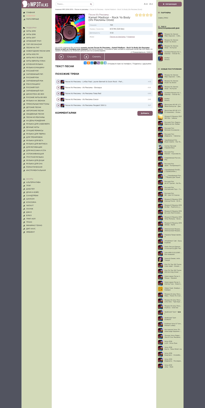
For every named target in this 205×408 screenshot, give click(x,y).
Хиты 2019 (31, 31)
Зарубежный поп (35, 91)
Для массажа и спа (36, 150)
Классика (31, 202)
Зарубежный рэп (34, 74)
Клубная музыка (34, 64)
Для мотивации (34, 147)
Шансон (30, 199)
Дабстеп (30, 189)
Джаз (29, 212)
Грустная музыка (35, 157)
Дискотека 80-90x (35, 94)
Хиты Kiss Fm (32, 54)
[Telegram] (105, 62)
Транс (29, 222)
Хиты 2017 (30, 37)
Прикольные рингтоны (37, 104)
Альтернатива (33, 182)
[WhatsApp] (101, 62)
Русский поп (32, 87)
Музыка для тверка (36, 134)
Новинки (131, 37)
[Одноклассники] (88, 62)
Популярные (32, 19)
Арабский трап (33, 41)
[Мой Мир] (91, 62)
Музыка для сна (34, 164)
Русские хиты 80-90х (36, 97)
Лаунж (29, 209)
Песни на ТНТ (32, 47)
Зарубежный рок (34, 81)
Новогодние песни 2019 (38, 51)
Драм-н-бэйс (32, 192)
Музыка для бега (34, 140)
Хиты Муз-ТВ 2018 (34, 57)
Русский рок (32, 77)
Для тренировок (34, 137)
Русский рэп (32, 71)
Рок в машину (33, 84)
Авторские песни (35, 110)
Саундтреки (32, 195)
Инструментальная (36, 170)
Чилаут (30, 205)
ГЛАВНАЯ (30, 12)
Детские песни (33, 107)
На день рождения (35, 120)
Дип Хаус (30, 229)
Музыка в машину (35, 67)
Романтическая (34, 167)
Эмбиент (30, 232)
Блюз (29, 215)
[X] (95, 62)
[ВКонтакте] (85, 62)
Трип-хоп (31, 219)
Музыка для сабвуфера (38, 124)
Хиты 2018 (31, 34)
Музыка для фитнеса (36, 144)
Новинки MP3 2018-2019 (64, 9)
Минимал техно (34, 225)
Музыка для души (35, 160)
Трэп (28, 185)
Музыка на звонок (35, 100)
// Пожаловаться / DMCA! (142, 52)
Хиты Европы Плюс (35, 61)
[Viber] (98, 62)
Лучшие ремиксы (34, 130)
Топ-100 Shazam (34, 44)
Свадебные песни (35, 114)
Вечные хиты (32, 127)
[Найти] (91, 4)
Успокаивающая (35, 154)
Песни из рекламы (81, 9)
